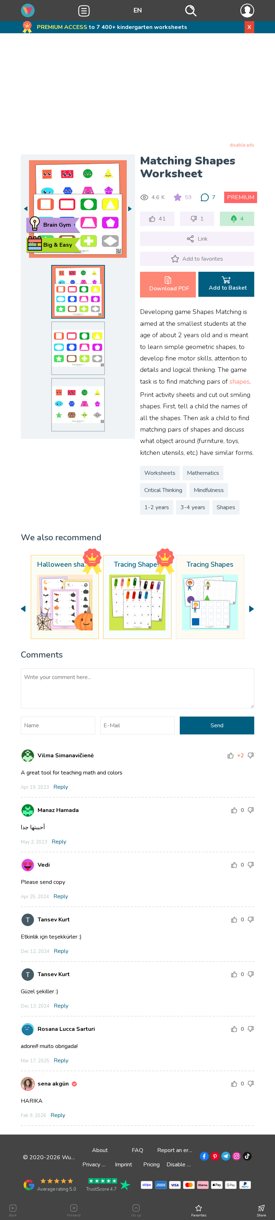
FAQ (137, 1150)
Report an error (176, 1150)
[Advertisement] (138, 89)
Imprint (123, 1165)
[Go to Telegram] (225, 1157)
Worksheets (159, 473)
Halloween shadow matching (65, 565)
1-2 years (156, 507)
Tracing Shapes (137, 565)
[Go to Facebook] (203, 1157)
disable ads (242, 145)
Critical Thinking (163, 490)
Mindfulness (209, 490)
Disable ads (181, 1165)
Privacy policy (99, 1165)
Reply (60, 787)
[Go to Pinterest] (214, 1157)
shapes (240, 381)
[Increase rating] (230, 755)
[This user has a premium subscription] (74, 1084)
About (100, 1150)
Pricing (151, 1165)
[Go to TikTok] (246, 1157)
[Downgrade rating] (250, 755)
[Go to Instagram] (236, 1157)
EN (138, 10)
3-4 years (192, 507)
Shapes (226, 507)
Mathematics (203, 473)
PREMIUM (240, 197)
